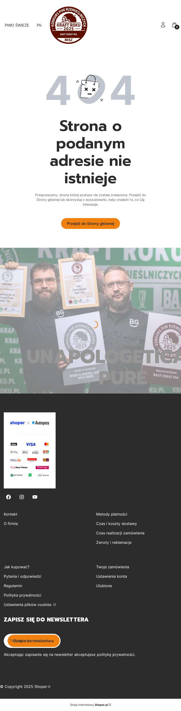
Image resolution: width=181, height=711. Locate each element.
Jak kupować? (16, 567)
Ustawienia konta (111, 576)
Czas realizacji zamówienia (120, 533)
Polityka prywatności (22, 595)
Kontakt (10, 514)
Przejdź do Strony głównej (90, 223)
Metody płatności (111, 514)
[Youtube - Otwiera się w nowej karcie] (35, 497)
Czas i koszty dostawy (116, 523)
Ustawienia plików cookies (28, 604)
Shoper (40, 686)
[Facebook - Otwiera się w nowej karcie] (8, 497)
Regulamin (13, 585)
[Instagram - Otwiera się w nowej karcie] (21, 497)
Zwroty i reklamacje (114, 542)
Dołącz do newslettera (33, 640)
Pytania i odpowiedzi (22, 576)
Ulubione (104, 585)
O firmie (11, 523)
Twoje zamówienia (112, 567)
